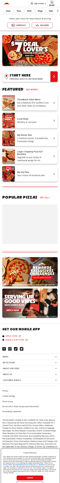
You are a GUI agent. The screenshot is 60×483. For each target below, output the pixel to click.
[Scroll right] (58, 11)
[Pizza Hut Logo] (6, 3)
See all (44, 197)
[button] (30, 76)
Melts (29, 11)
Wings (40, 11)
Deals (8, 11)
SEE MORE (31, 89)
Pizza (19, 11)
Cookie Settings (8, 396)
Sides (51, 11)
